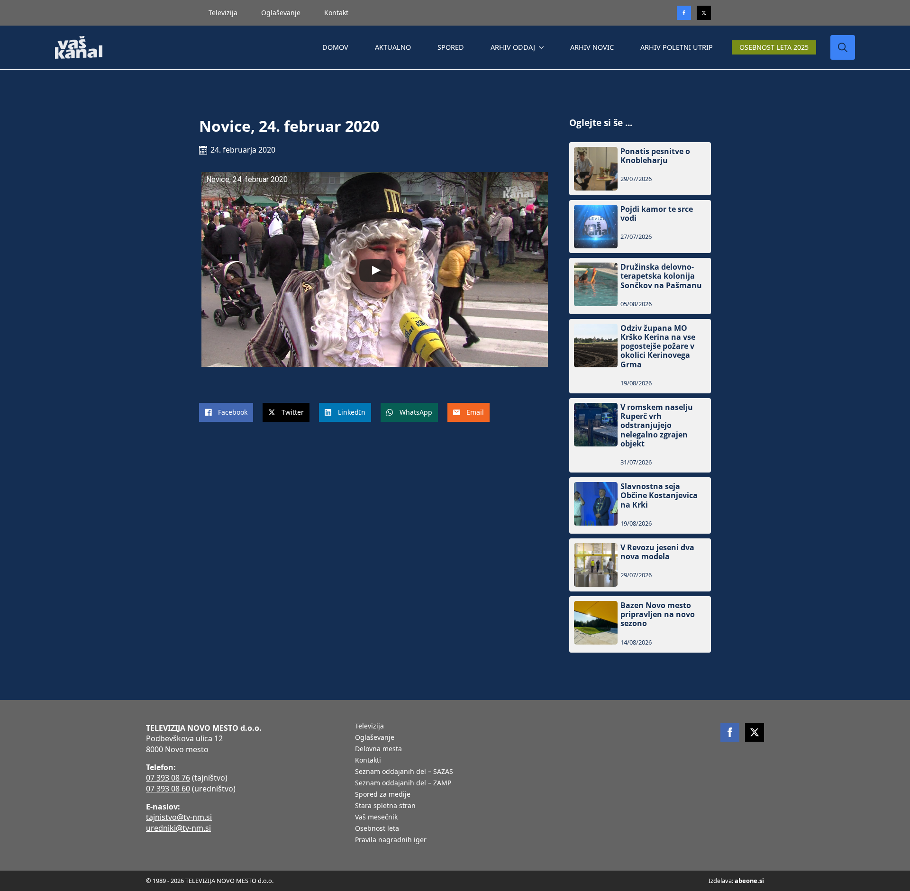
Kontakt (336, 12)
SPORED (450, 47)
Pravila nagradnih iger (391, 840)
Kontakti (368, 760)
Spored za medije (382, 795)
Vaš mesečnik (376, 817)
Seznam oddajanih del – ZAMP (403, 783)
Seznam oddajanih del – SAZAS (404, 772)
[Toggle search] (842, 47)
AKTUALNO (393, 47)
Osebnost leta (377, 829)
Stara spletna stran (385, 806)
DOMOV (335, 47)
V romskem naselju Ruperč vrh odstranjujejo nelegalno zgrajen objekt (656, 425)
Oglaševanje (280, 12)
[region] (123, 816)
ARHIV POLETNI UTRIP (676, 47)
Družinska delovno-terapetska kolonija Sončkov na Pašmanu (661, 276)
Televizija (223, 12)
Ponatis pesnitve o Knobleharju (655, 156)
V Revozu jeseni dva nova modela (657, 552)
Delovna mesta (378, 749)
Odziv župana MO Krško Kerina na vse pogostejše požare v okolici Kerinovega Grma (657, 346)
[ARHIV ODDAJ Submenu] (543, 47)
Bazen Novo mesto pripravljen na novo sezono (657, 614)
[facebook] (729, 732)
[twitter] (704, 13)
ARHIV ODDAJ (513, 47)
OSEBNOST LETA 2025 (774, 47)
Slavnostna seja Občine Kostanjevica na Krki (659, 495)
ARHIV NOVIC (592, 47)
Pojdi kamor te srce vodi (656, 214)
